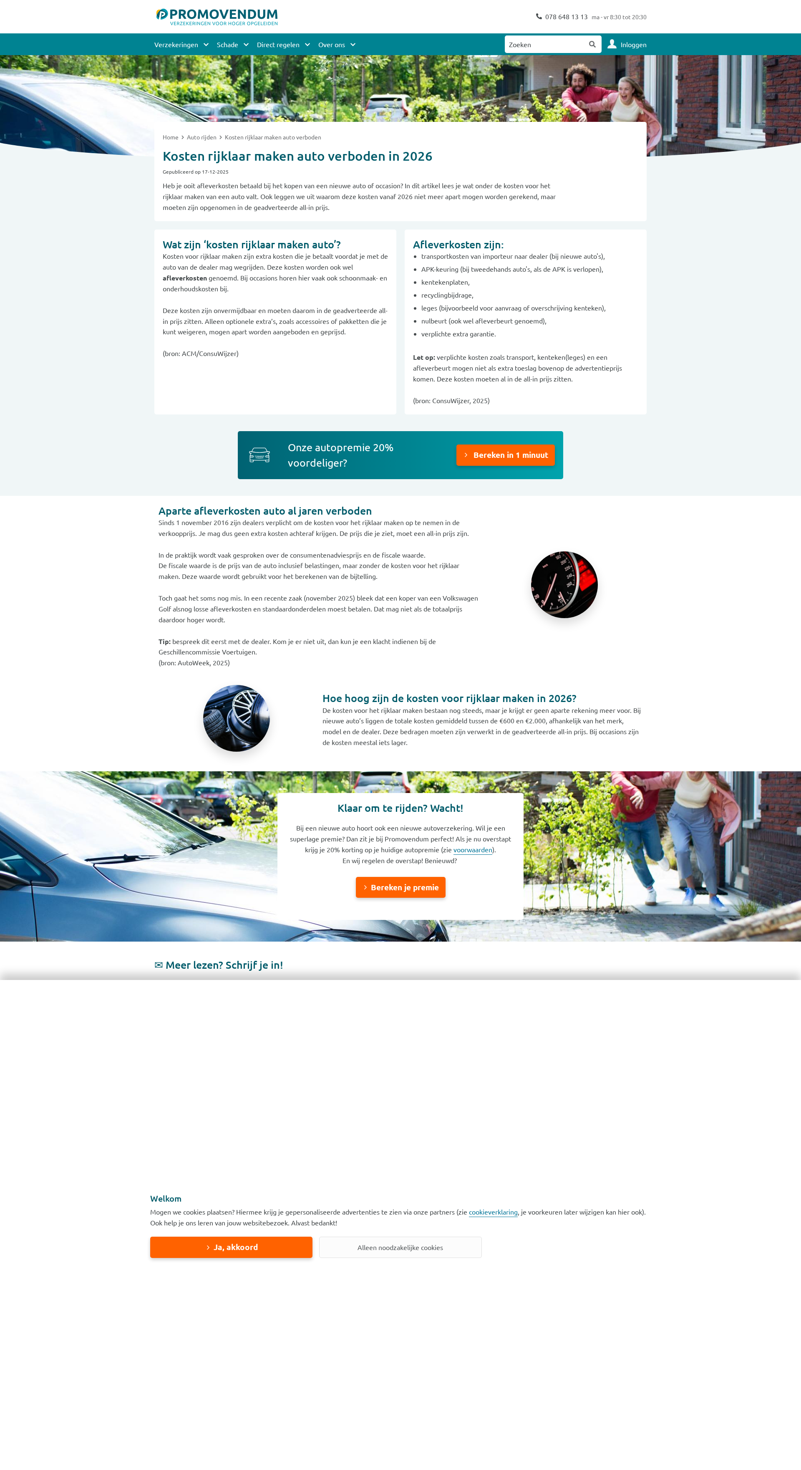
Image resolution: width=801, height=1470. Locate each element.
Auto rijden (202, 137)
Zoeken (593, 44)
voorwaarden (472, 849)
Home (171, 137)
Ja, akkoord (236, 1247)
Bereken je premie (405, 887)
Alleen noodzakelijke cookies (400, 1247)
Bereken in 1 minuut (509, 455)
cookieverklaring (493, 1211)
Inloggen (634, 44)
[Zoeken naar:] (544, 44)
